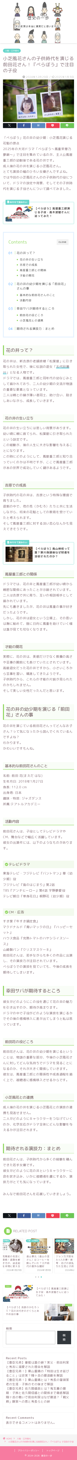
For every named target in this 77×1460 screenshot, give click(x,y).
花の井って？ (26, 253)
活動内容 (26, 300)
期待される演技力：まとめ (35, 329)
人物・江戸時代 (12, 50)
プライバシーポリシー (28, 1450)
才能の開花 (27, 275)
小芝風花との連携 (31, 320)
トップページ (52, 1450)
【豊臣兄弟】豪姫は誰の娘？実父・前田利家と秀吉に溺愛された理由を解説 (37, 1364)
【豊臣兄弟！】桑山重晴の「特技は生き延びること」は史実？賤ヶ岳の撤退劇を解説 (37, 1373)
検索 (9, 1328)
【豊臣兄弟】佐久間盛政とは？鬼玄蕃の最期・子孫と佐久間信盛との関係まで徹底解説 (37, 1390)
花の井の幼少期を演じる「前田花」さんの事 (42, 286)
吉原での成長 (29, 265)
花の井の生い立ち (31, 259)
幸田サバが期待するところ (35, 308)
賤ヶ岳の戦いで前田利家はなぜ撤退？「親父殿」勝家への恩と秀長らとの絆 (37, 1399)
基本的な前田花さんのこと (37, 295)
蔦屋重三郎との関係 (33, 270)
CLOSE (63, 242)
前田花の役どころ (31, 315)
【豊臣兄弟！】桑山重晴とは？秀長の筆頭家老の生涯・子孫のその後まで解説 (37, 1382)
